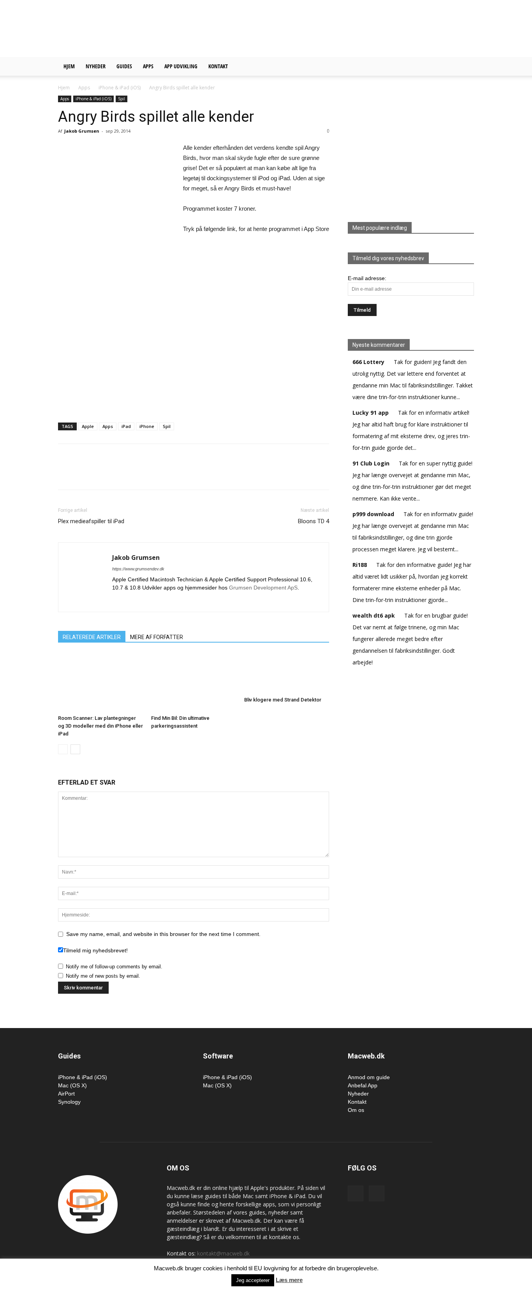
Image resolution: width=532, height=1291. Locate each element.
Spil (121, 98)
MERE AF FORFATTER (156, 637)
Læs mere (289, 1280)
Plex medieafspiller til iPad (91, 521)
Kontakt (218, 66)
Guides (124, 66)
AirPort (66, 1093)
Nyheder (96, 66)
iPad (126, 426)
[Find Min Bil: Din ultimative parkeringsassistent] (193, 682)
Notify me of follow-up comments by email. (114, 967)
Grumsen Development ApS (263, 587)
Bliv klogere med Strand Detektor (282, 700)
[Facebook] (355, 1193)
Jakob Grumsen (81, 131)
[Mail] (132, 601)
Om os (356, 1110)
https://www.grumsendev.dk (138, 568)
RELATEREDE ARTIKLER (92, 637)
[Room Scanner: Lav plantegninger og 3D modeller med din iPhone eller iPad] (100, 682)
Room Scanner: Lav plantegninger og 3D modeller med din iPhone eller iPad (100, 726)
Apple (88, 426)
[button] (464, 67)
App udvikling (180, 66)
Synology (69, 1102)
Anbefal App (362, 1085)
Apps (148, 66)
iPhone (146, 426)
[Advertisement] (332, 28)
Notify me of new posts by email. (103, 976)
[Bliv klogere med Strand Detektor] (286, 673)
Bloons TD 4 (313, 521)
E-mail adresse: (367, 278)
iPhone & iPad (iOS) (120, 87)
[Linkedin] (118, 601)
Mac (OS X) (72, 1085)
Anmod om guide (369, 1077)
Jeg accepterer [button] (253, 1280)
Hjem (69, 66)
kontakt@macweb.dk (223, 1253)
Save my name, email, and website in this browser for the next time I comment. (163, 934)
